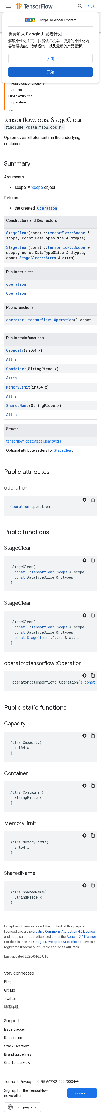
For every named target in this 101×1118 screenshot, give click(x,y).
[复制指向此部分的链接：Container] (33, 774)
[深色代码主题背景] (84, 500)
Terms (9, 1082)
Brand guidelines (17, 1054)
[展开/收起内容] (11, 108)
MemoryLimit (18, 387)
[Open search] (80, 6)
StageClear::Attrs (37, 257)
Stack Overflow (16, 1046)
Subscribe (82, 1093)
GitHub (9, 990)
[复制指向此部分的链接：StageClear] (36, 548)
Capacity (15, 350)
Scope (37, 187)
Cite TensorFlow (17, 1063)
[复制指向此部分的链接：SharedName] (40, 874)
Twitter (10, 998)
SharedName (17, 405)
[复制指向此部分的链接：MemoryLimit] (41, 824)
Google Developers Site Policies (57, 942)
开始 (50, 72)
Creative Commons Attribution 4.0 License (63, 931)
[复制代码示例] (93, 500)
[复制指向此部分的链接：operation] (32, 488)
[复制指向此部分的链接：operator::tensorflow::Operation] (87, 664)
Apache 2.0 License (81, 937)
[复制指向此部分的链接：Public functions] (54, 533)
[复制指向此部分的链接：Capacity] (30, 724)
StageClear (17, 232)
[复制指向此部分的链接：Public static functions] (72, 708)
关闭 (50, 58)
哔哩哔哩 (11, 1007)
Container (16, 368)
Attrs (11, 359)
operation (16, 284)
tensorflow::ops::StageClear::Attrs (33, 441)
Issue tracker (14, 1029)
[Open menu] (8, 6)
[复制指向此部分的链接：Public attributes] (55, 472)
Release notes (15, 1038)
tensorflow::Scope (66, 232)
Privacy (26, 1082)
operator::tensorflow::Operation (40, 319)
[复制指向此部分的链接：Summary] (35, 164)
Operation (47, 208)
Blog (7, 982)
